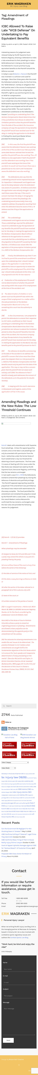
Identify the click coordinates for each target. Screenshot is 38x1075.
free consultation (7, 789)
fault (16, 786)
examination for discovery (27, 784)
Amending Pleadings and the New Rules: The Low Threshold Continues (18, 406)
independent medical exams (10, 795)
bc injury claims (29, 773)
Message (6, 1002)
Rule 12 (12, 811)
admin (10, 44)
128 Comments (20, 417)
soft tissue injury (19, 817)
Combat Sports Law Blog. (19, 937)
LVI (10, 797)
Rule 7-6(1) (22, 806)
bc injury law (14, 777)
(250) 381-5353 (21, 903)
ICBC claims (24, 789)
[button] (19, 1065)
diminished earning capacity (10, 784)
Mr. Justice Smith (29, 797)
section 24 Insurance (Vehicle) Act (21, 814)
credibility (28, 781)
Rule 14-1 (28, 811)
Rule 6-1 (4, 445)
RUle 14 (19, 811)
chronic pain (12, 781)
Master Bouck (17, 797)
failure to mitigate (7, 786)
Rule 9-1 (5, 809)
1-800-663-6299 (22, 898)
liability (23, 795)
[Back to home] (19, 5)
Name (5, 962)
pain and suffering (23, 803)
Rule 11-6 (4, 811)
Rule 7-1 (8, 806)
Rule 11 (31, 808)
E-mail (5, 976)
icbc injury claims (22, 792)
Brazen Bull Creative (16, 1059)
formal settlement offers (27, 786)
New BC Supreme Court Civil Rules (19, 800)
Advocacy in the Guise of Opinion (12, 773)
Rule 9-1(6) (23, 808)
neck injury (5, 800)
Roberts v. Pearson (20, 74)
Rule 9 (31, 806)
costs (21, 781)
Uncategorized (10, 417)
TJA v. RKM (20, 475)
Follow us (8, 722)
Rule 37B (7, 814)
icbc (15, 789)
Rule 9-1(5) (14, 808)
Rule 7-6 (15, 806)
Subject (5, 989)
